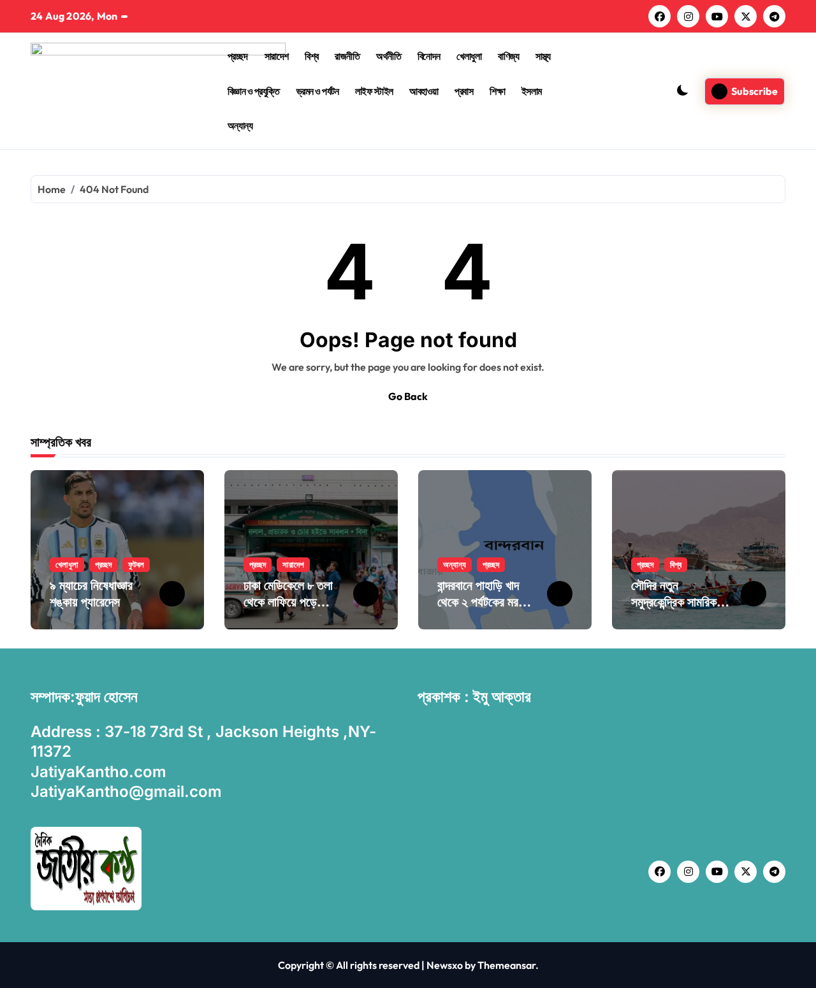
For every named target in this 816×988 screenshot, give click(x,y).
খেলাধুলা (468, 56)
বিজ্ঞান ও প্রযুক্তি (254, 91)
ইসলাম (531, 91)
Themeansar (506, 965)
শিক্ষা (497, 91)
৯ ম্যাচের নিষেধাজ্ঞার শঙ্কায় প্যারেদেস (91, 594)
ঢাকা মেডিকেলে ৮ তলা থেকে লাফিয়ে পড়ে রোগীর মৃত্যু (288, 602)
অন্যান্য (240, 125)
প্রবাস (464, 91)
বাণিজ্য (508, 56)
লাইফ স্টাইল (374, 91)
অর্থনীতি (388, 56)
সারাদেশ (277, 56)
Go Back (408, 396)
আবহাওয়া (424, 91)
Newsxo (444, 965)
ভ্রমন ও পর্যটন (317, 91)
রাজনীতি (347, 56)
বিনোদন (429, 56)
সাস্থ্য (543, 56)
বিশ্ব (312, 56)
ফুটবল (136, 564)
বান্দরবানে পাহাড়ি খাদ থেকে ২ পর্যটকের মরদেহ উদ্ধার (485, 602)
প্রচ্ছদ (238, 56)
